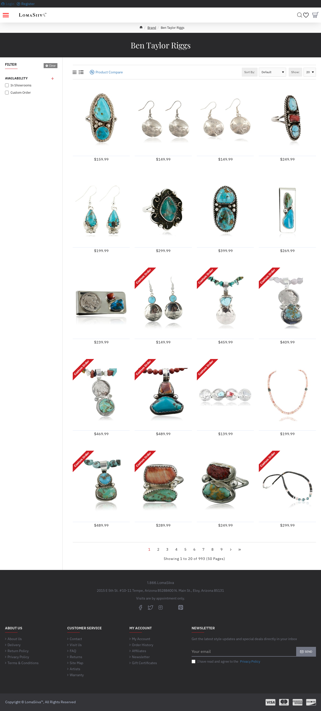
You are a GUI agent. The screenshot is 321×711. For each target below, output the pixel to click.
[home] (141, 27)
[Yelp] (170, 607)
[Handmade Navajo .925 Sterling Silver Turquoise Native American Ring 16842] (225, 211)
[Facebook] (140, 607)
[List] (81, 72)
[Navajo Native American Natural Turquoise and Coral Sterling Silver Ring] (287, 120)
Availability (16, 78)
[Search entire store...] (299, 15)
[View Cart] (315, 15)
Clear (52, 65)
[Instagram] (160, 607)
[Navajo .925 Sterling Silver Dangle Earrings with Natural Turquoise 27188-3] (101, 211)
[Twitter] (150, 607)
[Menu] (5, 15)
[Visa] (270, 702)
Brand (151, 28)
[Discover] (311, 702)
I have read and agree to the (228, 661)
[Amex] (297, 702)
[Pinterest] (180, 607)
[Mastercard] (284, 702)
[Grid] (74, 72)
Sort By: (249, 72)
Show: (295, 72)
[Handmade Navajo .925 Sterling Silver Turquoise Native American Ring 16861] (101, 120)
